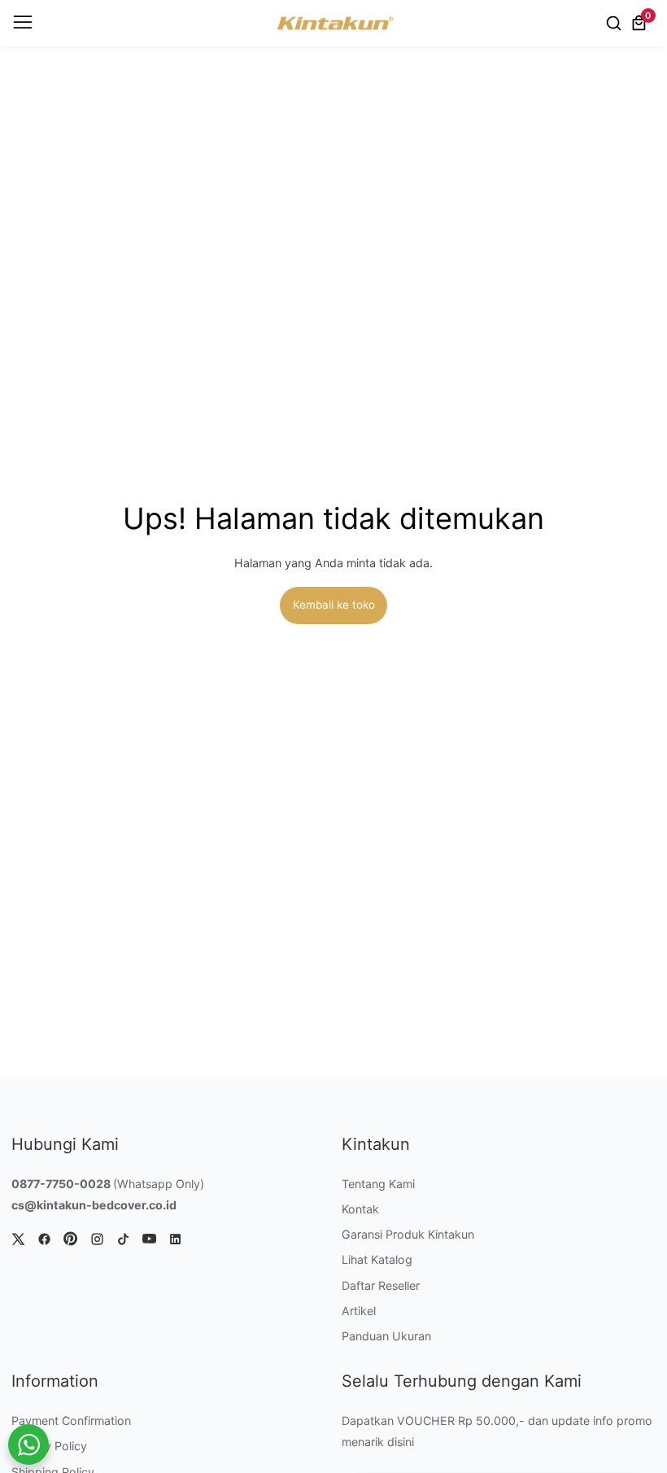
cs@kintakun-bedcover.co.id (94, 1205)
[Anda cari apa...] (616, 23)
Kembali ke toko (334, 604)
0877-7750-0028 (61, 1184)
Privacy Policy (49, 1446)
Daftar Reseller (381, 1285)
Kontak (360, 1209)
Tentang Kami (378, 1184)
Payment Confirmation (71, 1420)
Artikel (359, 1311)
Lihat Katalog (377, 1259)
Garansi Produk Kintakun (408, 1234)
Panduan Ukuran (386, 1336)
